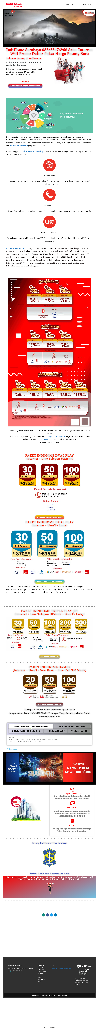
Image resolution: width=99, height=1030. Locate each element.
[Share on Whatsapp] (43, 914)
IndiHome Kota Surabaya (33, 151)
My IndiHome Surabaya (16, 248)
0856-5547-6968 (47, 439)
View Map (10, 971)
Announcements (42, 971)
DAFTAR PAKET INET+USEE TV (50, 581)
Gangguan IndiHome (56, 436)
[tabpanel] (49, 740)
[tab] (31, 726)
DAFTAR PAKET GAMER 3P (50, 704)
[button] (49, 749)
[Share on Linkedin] (55, 914)
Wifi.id (39, 981)
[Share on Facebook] (47, 914)
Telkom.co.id (41, 979)
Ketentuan (13, 749)
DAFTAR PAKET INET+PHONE (50, 517)
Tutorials (40, 973)
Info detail (25, 82)
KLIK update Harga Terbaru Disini (26, 86)
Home (67, 4)
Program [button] (86, 4)
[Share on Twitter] (51, 914)
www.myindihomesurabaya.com (61, 968)
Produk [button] (75, 4)
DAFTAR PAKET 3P (50, 657)
